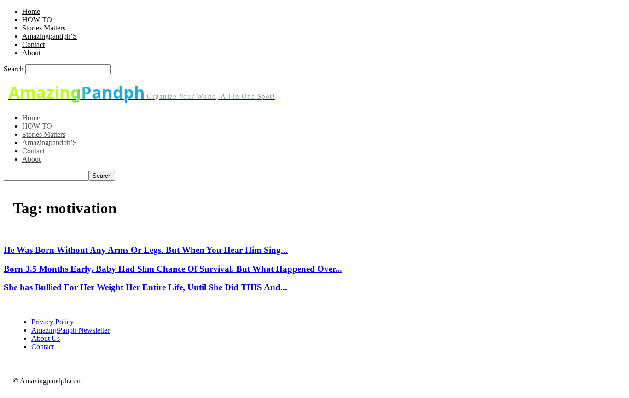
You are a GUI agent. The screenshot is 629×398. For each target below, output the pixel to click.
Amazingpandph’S (49, 36)
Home (31, 11)
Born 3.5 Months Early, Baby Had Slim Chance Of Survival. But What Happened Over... (173, 269)
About (31, 53)
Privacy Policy (52, 322)
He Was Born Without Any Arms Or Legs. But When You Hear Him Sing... (146, 250)
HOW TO (37, 19)
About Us (45, 338)
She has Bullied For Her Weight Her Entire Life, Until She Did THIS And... (145, 287)
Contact (33, 44)
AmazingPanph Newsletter (70, 330)
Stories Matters (43, 28)
